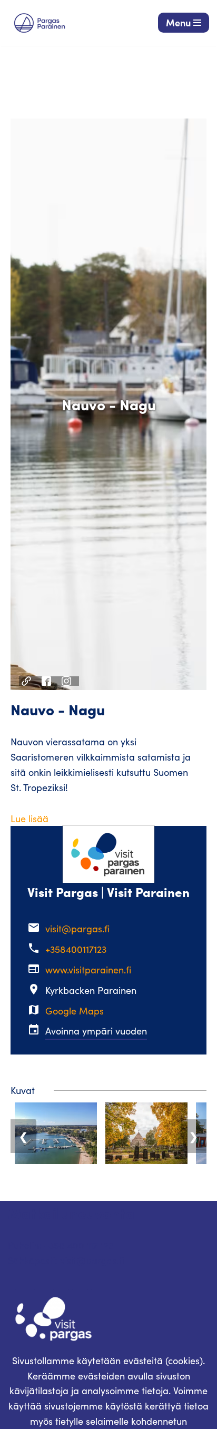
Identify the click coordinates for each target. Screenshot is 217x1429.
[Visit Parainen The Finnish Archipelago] (39, 22)
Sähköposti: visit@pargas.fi (66, 1260)
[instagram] (68, 681)
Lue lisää (29, 818)
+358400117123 (75, 949)
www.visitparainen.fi (88, 969)
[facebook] (48, 681)
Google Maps (74, 1010)
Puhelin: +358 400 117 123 (60, 1245)
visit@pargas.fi (77, 928)
